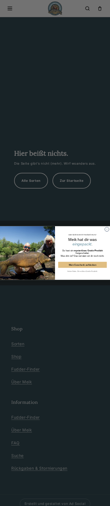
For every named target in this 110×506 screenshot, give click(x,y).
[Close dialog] (107, 229)
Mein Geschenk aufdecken (82, 265)
